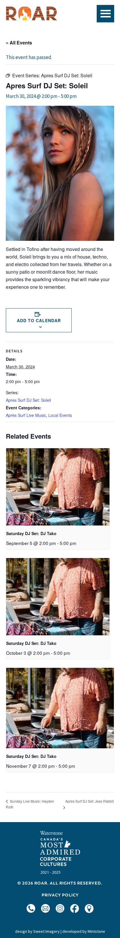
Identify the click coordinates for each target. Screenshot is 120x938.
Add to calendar (39, 320)
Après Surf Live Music (26, 415)
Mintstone (96, 931)
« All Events (19, 42)
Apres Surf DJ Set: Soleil (28, 400)
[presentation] (58, 487)
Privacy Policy (60, 895)
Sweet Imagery (46, 931)
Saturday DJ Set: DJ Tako (31, 533)
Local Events (60, 415)
